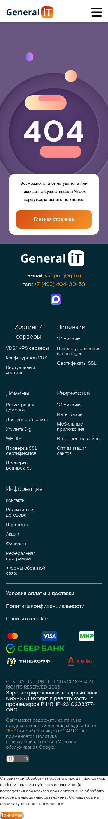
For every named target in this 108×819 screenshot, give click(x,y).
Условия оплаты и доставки (40, 593)
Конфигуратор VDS (26, 358)
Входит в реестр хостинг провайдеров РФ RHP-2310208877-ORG (50, 704)
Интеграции (70, 414)
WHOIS (13, 438)
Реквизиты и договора (20, 513)
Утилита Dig (18, 429)
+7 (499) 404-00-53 (59, 284)
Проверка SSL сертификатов (22, 451)
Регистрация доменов (20, 407)
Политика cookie (27, 618)
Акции (12, 534)
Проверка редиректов (19, 466)
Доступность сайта (27, 419)
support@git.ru (63, 275)
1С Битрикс (69, 339)
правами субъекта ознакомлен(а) (50, 785)
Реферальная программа (21, 556)
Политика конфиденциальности (45, 606)
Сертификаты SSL (77, 363)
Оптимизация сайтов (72, 451)
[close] (97, 12)
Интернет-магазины (78, 438)
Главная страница (54, 219)
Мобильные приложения (70, 427)
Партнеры (17, 524)
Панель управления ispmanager (79, 351)
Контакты (16, 500)
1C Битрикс (69, 405)
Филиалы (16, 543)
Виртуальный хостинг (21, 370)
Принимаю (12, 815)
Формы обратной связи (26, 571)
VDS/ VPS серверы (27, 348)
